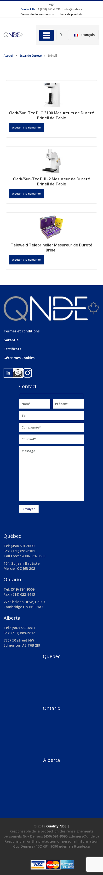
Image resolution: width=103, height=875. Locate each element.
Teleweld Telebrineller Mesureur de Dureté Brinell (51, 247)
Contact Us (28, 9)
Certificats (12, 349)
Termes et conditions (22, 331)
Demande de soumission (37, 14)
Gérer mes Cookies (19, 357)
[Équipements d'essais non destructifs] (16, 34)
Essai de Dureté (30, 56)
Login (51, 4)
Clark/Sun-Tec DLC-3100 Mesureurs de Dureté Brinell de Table (51, 115)
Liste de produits (71, 14)
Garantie (11, 340)
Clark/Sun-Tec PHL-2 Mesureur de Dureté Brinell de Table (51, 181)
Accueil (8, 56)
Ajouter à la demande (26, 127)
